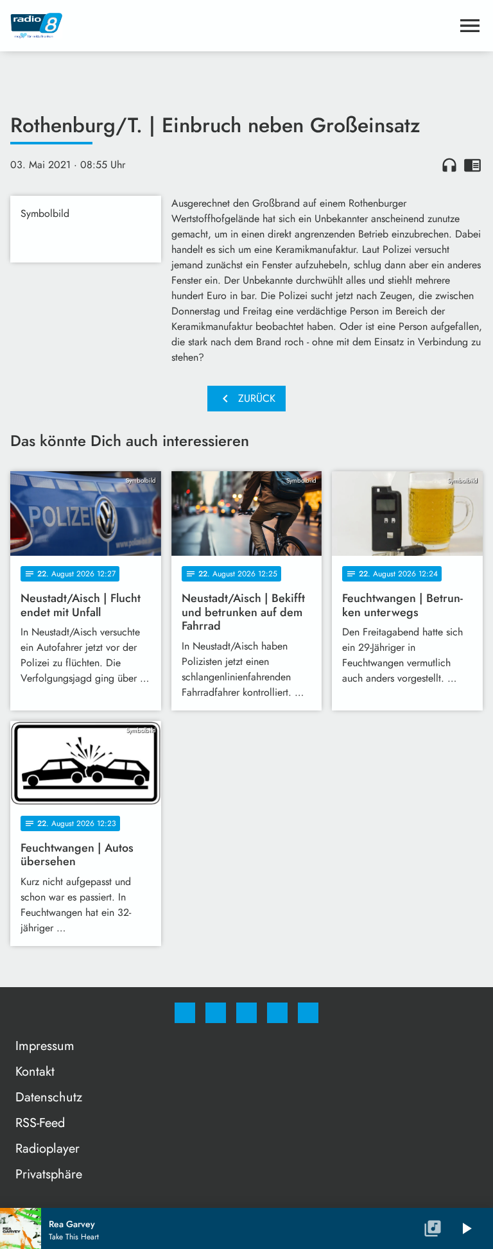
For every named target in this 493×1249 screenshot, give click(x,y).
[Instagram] (215, 1013)
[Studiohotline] (277, 1013)
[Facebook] (185, 1013)
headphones (449, 165)
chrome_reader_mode (472, 165)
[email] (308, 1013)
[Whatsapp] (246, 1013)
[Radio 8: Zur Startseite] (231, 26)
